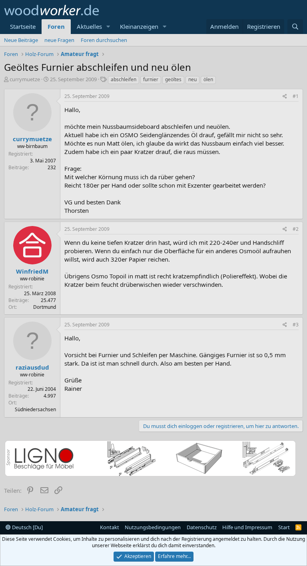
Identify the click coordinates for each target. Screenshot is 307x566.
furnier (150, 79)
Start (284, 527)
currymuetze (25, 79)
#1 (296, 96)
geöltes (173, 79)
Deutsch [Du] (27, 527)
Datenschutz (202, 527)
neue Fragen (59, 40)
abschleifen (123, 79)
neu (192, 79)
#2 (296, 229)
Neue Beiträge (21, 40)
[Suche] (295, 26)
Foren (56, 26)
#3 (296, 324)
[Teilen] (285, 96)
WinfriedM (32, 271)
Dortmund (44, 307)
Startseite (23, 26)
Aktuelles (89, 26)
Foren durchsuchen (104, 40)
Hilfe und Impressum (247, 527)
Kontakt (109, 527)
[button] (108, 26)
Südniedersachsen (35, 409)
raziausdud (32, 367)
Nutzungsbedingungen (153, 527)
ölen (208, 79)
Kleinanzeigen (139, 26)
